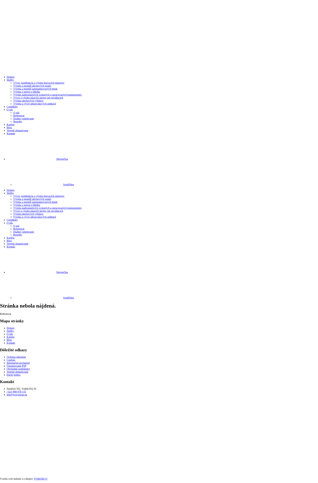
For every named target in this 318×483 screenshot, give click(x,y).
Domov (11, 76)
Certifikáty (12, 106)
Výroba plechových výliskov (28, 100)
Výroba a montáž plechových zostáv (32, 85)
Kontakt (11, 133)
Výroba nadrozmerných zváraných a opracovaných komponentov (47, 94)
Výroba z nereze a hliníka (26, 91)
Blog (9, 127)
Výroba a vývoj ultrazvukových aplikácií (34, 103)
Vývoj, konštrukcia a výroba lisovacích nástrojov (38, 82)
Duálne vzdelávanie (23, 118)
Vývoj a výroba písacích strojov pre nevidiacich (38, 97)
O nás (10, 109)
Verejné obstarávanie (17, 130)
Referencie (19, 115)
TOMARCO (40, 478)
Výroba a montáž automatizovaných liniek (35, 88)
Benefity (17, 121)
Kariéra (10, 124)
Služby (10, 79)
